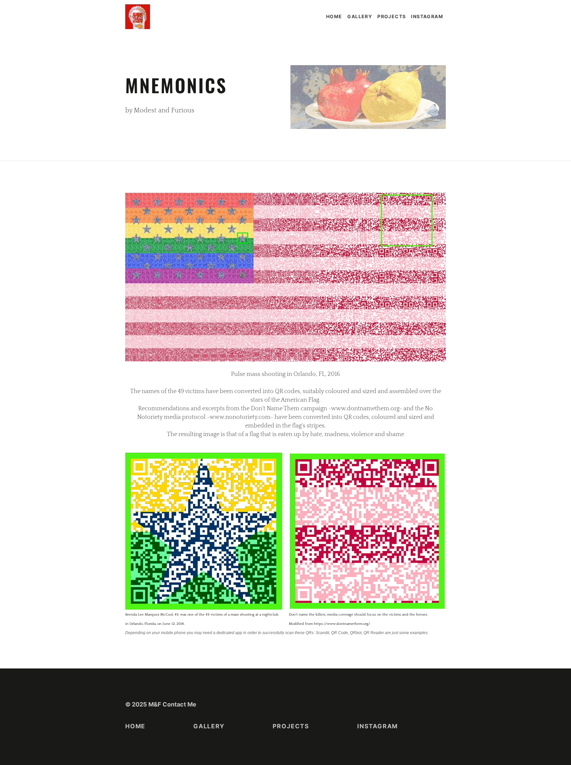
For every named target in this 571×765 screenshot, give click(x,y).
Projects (391, 16)
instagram (427, 16)
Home (334, 16)
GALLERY (359, 16)
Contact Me (179, 704)
